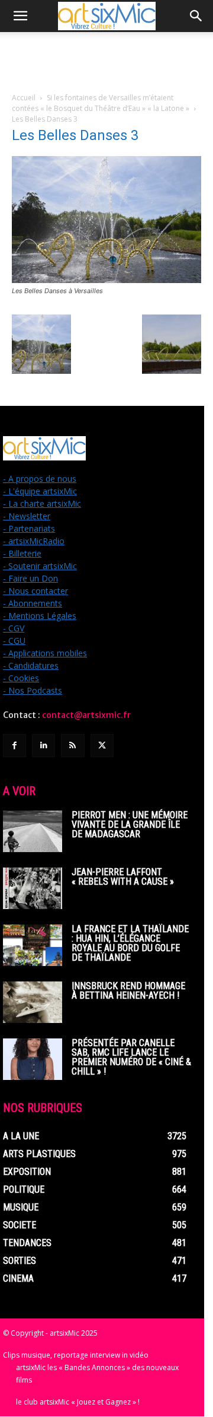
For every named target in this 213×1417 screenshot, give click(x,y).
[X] (102, 745)
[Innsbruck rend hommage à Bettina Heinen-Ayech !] (32, 1002)
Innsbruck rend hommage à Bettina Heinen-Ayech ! (128, 990)
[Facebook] (14, 745)
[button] (20, 16)
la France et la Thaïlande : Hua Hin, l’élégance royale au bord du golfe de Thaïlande (130, 943)
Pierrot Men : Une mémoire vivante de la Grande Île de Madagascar (130, 824)
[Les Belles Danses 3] (106, 280)
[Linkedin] (43, 745)
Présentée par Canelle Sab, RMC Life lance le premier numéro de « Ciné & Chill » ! (131, 1057)
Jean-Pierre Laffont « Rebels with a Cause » (123, 876)
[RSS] (72, 745)
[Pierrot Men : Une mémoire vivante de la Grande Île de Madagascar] (32, 831)
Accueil (24, 98)
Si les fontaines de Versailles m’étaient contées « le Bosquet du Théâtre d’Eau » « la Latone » (100, 103)
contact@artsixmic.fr (86, 715)
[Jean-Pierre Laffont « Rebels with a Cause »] (32, 888)
